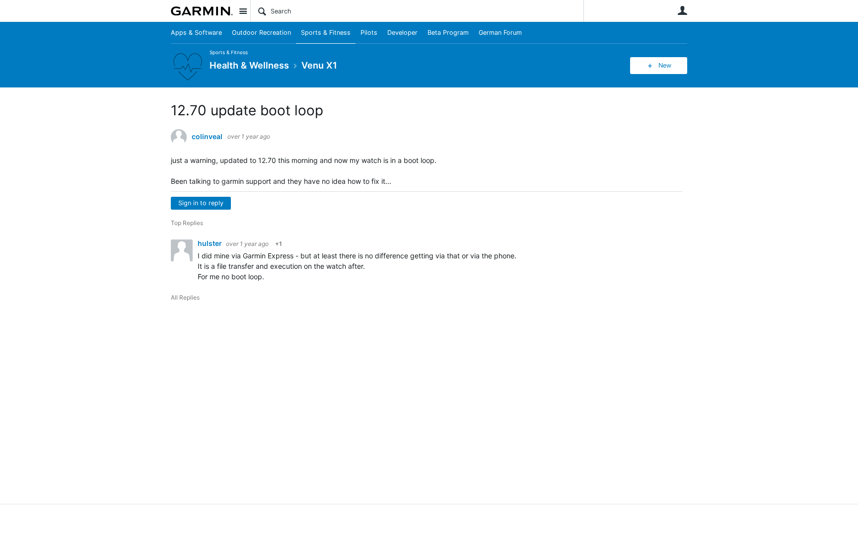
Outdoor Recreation (261, 32)
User (682, 10)
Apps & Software (196, 32)
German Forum (500, 32)
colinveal (207, 137)
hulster (210, 243)
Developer (402, 32)
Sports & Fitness (326, 32)
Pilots (368, 32)
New (664, 65)
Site (242, 10)
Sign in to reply (200, 203)
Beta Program (448, 32)
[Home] (202, 10)
